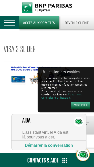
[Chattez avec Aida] (83, 155)
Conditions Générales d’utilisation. (61, 96)
